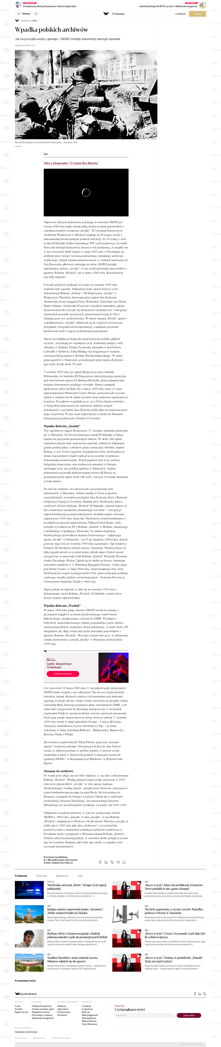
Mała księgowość (90, 1015)
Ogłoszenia (62, 1009)
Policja (50, 882)
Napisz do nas (21, 1012)
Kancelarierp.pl (89, 1018)
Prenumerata (63, 1012)
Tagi (80, 875)
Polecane (41, 875)
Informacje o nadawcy (42, 1015)
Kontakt (18, 1009)
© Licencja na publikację (56, 857)
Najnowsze (62, 875)
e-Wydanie (180, 14)
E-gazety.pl (87, 1009)
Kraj (35, 21)
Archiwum (62, 1015)
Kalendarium (39, 1038)
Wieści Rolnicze (89, 1021)
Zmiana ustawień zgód (43, 1009)
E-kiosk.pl (86, 1006)
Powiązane (21, 875)
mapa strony (21, 1038)
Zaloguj (197, 14)
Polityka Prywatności (42, 1006)
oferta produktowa (61, 1038)
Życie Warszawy (89, 1024)
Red (46, 154)
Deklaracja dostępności (43, 1018)
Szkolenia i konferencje (26, 1032)
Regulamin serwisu (41, 1012)
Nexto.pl (86, 1012)
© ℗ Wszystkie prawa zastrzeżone (60, 860)
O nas (17, 1006)
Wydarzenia (118, 13)
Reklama (61, 1006)
